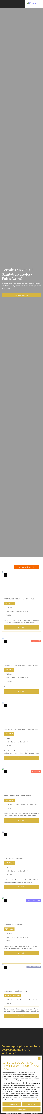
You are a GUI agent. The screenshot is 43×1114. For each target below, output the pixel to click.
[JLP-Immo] (34, 4)
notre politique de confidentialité (26, 1100)
